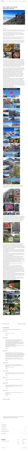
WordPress (25, 447)
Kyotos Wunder (3, 433)
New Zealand (9, 25)
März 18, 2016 (6, 362)
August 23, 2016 (25, 433)
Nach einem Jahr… (4, 426)
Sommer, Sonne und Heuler (5, 323)
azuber (6, 25)
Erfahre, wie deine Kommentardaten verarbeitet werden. (13, 417)
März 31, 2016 (6, 337)
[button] (8, 48)
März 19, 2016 (6, 350)
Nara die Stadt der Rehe (5, 431)
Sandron (2, 1)
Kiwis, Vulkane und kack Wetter (22, 323)
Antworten (6, 335)
